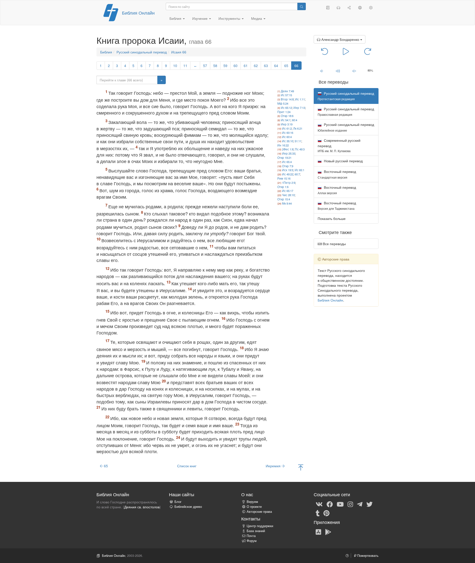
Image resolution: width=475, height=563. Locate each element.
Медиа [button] (257, 18)
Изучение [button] (200, 18)
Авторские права (259, 511)
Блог (178, 501)
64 (276, 65)
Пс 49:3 (300, 149)
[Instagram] (350, 503)
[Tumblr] (318, 512)
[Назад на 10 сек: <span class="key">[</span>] (325, 51)
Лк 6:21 (297, 128)
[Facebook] (330, 503)
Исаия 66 (178, 51)
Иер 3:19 (286, 124)
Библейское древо (188, 506)
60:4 (294, 120)
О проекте (254, 506)
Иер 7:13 (299, 108)
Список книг (186, 465)
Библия (106, 51)
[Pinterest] (326, 512)
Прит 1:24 (283, 112)
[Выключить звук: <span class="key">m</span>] (354, 70)
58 (215, 65)
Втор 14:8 (287, 99)
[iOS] (318, 531)
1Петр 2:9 (288, 183)
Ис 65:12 (286, 108)
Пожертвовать (367, 555)
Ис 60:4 (287, 137)
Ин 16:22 (283, 145)
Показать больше (332, 218)
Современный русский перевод (339, 145)
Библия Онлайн (138, 12)
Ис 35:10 (287, 141)
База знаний (256, 531)
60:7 (297, 174)
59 (225, 65)
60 (236, 65)
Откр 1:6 (282, 187)
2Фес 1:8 (287, 149)
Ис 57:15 (286, 95)
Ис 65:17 (287, 191)
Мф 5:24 (282, 103)
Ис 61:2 (287, 128)
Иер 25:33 (288, 153)
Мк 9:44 (287, 203)
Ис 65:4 (287, 162)
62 (256, 65)
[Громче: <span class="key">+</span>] (338, 70)
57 (205, 65)
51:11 (298, 141)
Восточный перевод (337, 174)
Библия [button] (175, 18)
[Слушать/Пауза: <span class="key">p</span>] (345, 51)
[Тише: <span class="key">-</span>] (322, 70)
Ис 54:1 (285, 120)
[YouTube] (340, 503)
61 (246, 65)
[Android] (328, 531)
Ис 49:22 (287, 174)
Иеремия (274, 465)
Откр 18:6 (287, 116)
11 (185, 65)
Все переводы (334, 243)
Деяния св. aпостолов (142, 506)
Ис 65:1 (299, 170)
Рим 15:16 (283, 178)
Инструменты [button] (229, 18)
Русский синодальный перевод (142, 51)
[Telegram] (359, 503)
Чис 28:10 (288, 195)
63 (266, 65)
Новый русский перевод (343, 160)
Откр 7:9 (287, 166)
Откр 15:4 (283, 199)
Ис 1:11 (300, 99)
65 (286, 65)
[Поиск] (301, 6)
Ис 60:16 (287, 133)
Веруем (252, 501)
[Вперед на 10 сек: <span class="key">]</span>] (367, 51)
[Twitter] (369, 503)
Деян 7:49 (287, 91)
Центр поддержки (260, 526)
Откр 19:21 (284, 158)
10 (175, 65)
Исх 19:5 (287, 170)
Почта (251, 536)
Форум (252, 541)
